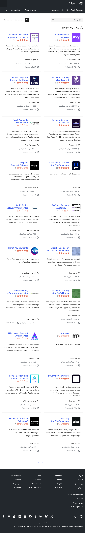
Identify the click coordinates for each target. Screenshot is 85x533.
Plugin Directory (77, 10)
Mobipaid (65, 333)
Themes (59, 480)
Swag (17, 487)
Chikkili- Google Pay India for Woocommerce (58, 249)
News (80, 480)
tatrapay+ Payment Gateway (19, 163)
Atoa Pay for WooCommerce (60, 419)
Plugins (59, 483)
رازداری (80, 487)
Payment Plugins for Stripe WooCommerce (17, 35)
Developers (36, 483)
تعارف (80, 476)
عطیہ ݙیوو (17, 483)
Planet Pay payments (18, 248)
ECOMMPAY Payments (58, 376)
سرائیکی (74, 516)
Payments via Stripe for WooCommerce (18, 377)
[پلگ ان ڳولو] (53, 20)
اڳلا (38, 462)
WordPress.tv (34, 487)
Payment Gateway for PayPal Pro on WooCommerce (60, 292)
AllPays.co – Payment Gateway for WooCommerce (18, 334)
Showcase (58, 476)
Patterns (58, 487)
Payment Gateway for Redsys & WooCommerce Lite (59, 78)
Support (38, 480)
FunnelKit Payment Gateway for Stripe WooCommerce (19, 78)
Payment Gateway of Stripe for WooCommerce (60, 121)
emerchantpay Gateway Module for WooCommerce (18, 292)
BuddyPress (77, 506)
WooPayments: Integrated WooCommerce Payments (62, 36)
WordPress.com (75, 495)
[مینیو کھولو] (3, 3)
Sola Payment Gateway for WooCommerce (58, 163)
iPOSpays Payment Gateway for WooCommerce (60, 206)
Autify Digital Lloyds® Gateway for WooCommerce (18, 206)
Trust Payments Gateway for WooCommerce (20, 121)
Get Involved (15, 476)
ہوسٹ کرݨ (79, 483)
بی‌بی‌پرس (78, 503)
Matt (80, 499)
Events (18, 480)
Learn (39, 476)
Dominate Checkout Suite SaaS (18, 419)
